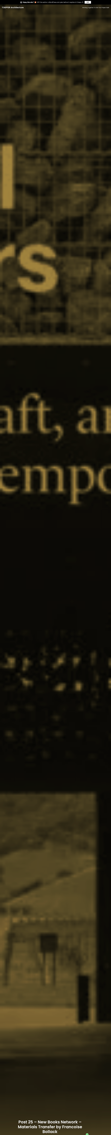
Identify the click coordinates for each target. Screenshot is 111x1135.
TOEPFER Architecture (13, 7)
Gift (88, 2)
